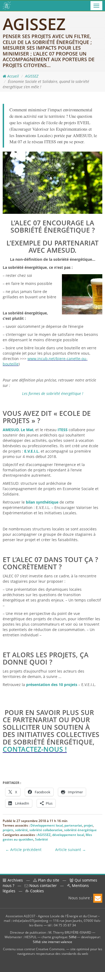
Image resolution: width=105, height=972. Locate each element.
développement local (68, 834)
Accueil (12, 76)
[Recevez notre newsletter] (97, 898)
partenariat (73, 825)
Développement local (46, 825)
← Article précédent (23, 849)
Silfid (72, 937)
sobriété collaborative (45, 830)
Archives (14, 880)
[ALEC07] (6, 5)
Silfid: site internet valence (52, 942)
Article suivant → (70, 849)
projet (88, 825)
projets (8, 830)
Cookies (36, 890)
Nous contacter (42, 885)
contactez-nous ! (35, 749)
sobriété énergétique (80, 830)
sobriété (21, 830)
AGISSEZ (31, 76)
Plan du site (48, 880)
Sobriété (41, 839)
